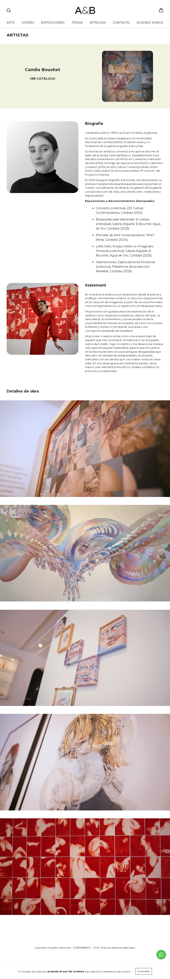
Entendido (143, 971)
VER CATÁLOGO (42, 78)
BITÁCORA (98, 22)
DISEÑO (28, 22)
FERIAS (77, 22)
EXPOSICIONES (53, 22)
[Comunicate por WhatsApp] (161, 954)
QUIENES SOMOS (150, 22)
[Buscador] (9, 10)
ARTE (11, 22)
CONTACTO (121, 22)
